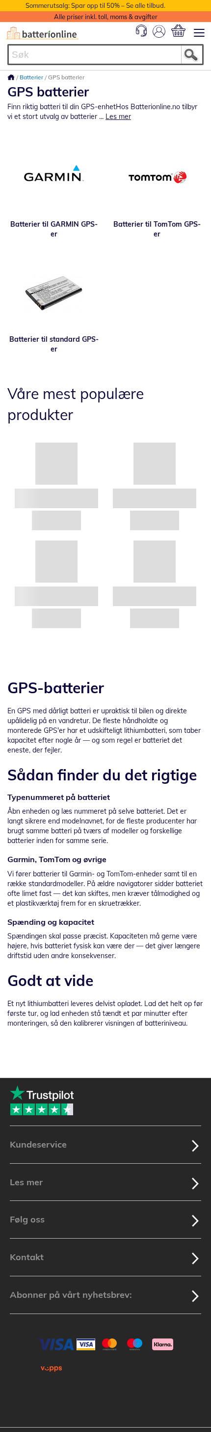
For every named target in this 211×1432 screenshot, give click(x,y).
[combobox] (105, 54)
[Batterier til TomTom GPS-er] (157, 178)
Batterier (32, 77)
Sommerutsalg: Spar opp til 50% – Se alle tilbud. (95, 5)
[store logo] (42, 33)
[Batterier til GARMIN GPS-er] (54, 178)
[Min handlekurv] (178, 30)
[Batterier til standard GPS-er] (54, 293)
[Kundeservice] (141, 34)
